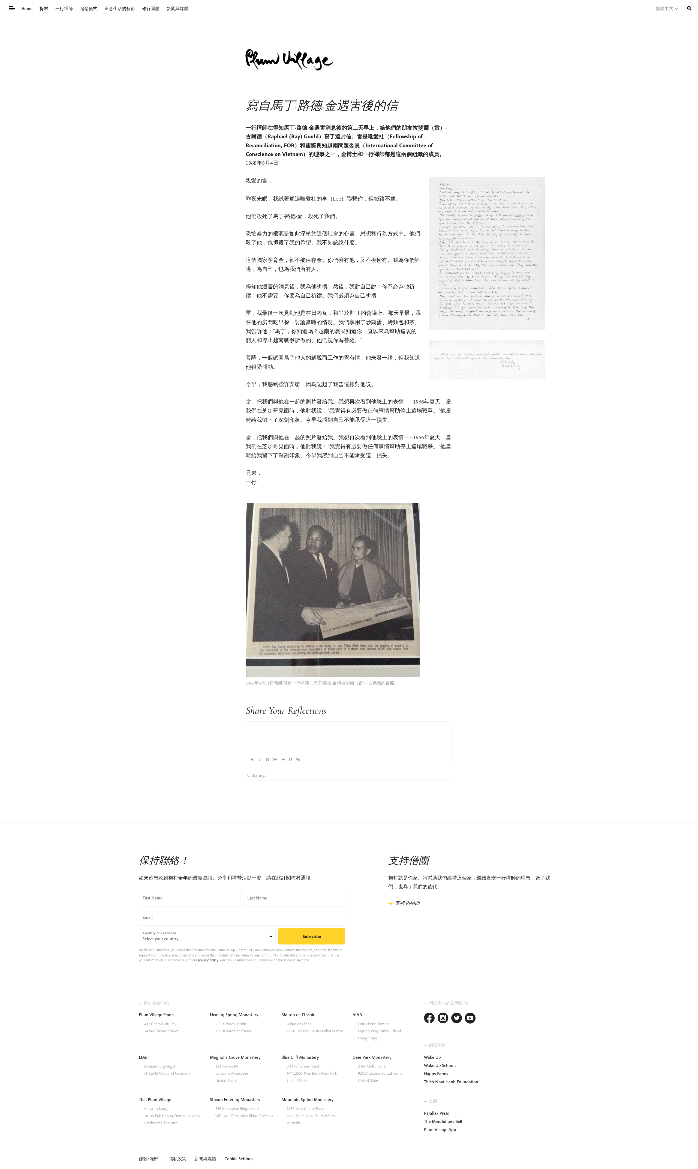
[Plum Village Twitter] (456, 1019)
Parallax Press (436, 1113)
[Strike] (267, 759)
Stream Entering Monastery (235, 1099)
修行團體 (151, 8)
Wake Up (432, 1057)
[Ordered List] (275, 759)
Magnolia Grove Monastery (235, 1057)
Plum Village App (440, 1129)
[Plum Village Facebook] (429, 1019)
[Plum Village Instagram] (443, 1019)
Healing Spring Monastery (234, 1014)
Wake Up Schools (440, 1065)
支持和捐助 (407, 903)
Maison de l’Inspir (297, 1014)
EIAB (143, 1057)
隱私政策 (177, 1158)
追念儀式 (88, 8)
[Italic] (260, 759)
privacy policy (208, 960)
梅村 (44, 8)
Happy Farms (436, 1073)
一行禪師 (64, 8)
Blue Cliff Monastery (300, 1057)
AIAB (357, 1014)
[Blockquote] (290, 759)
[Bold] (252, 759)
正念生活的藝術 (119, 8)
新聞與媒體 (177, 8)
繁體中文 (664, 8)
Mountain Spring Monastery (307, 1099)
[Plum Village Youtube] (470, 1019)
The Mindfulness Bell (443, 1121)
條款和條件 (150, 1158)
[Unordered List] (283, 759)
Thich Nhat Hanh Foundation (451, 1081)
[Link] (298, 759)
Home (26, 8)
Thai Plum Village (155, 1099)
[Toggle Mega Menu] (11, 8)
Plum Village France (157, 1014)
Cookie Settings (238, 1158)
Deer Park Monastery (372, 1057)
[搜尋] (689, 8)
